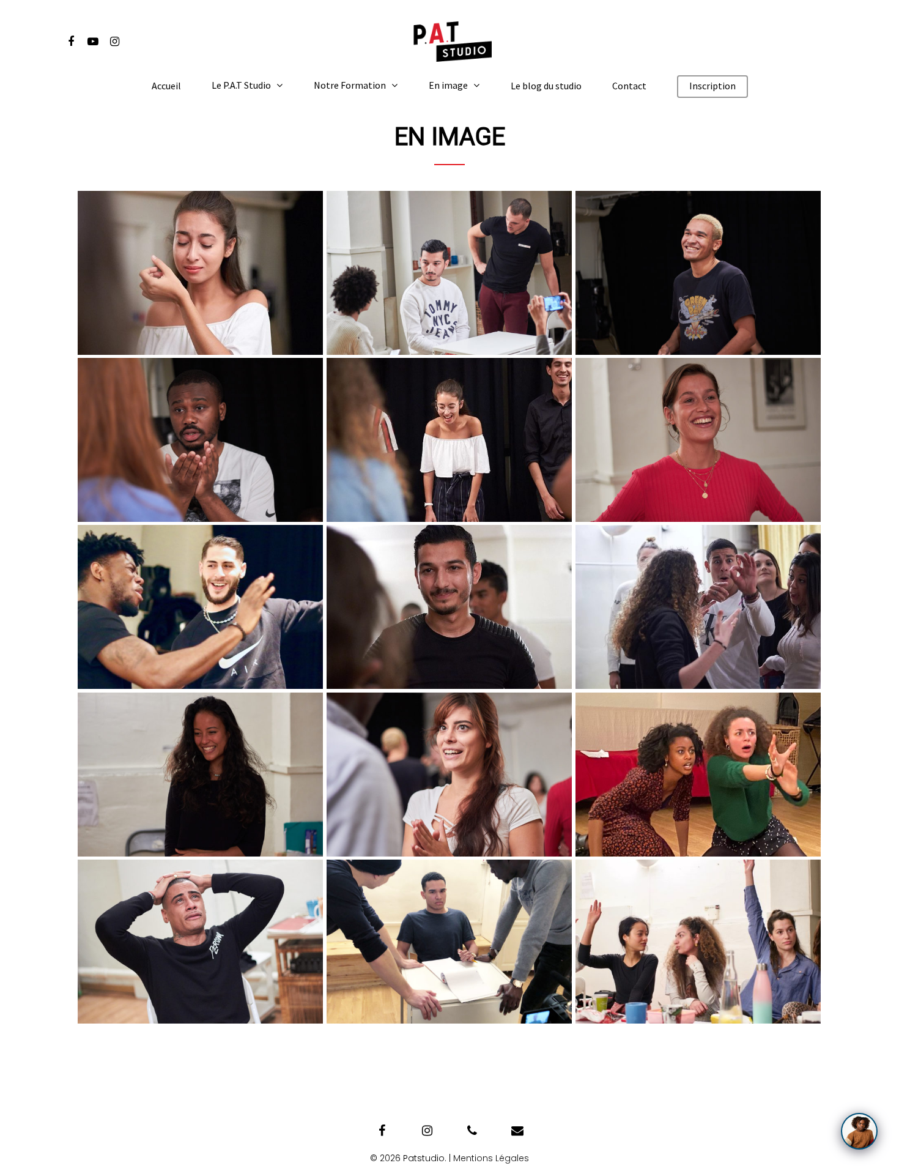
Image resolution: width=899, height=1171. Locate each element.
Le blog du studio (546, 86)
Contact (629, 86)
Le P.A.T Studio (241, 85)
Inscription (712, 86)
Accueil (166, 86)
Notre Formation (350, 85)
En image (448, 85)
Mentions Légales (491, 1158)
